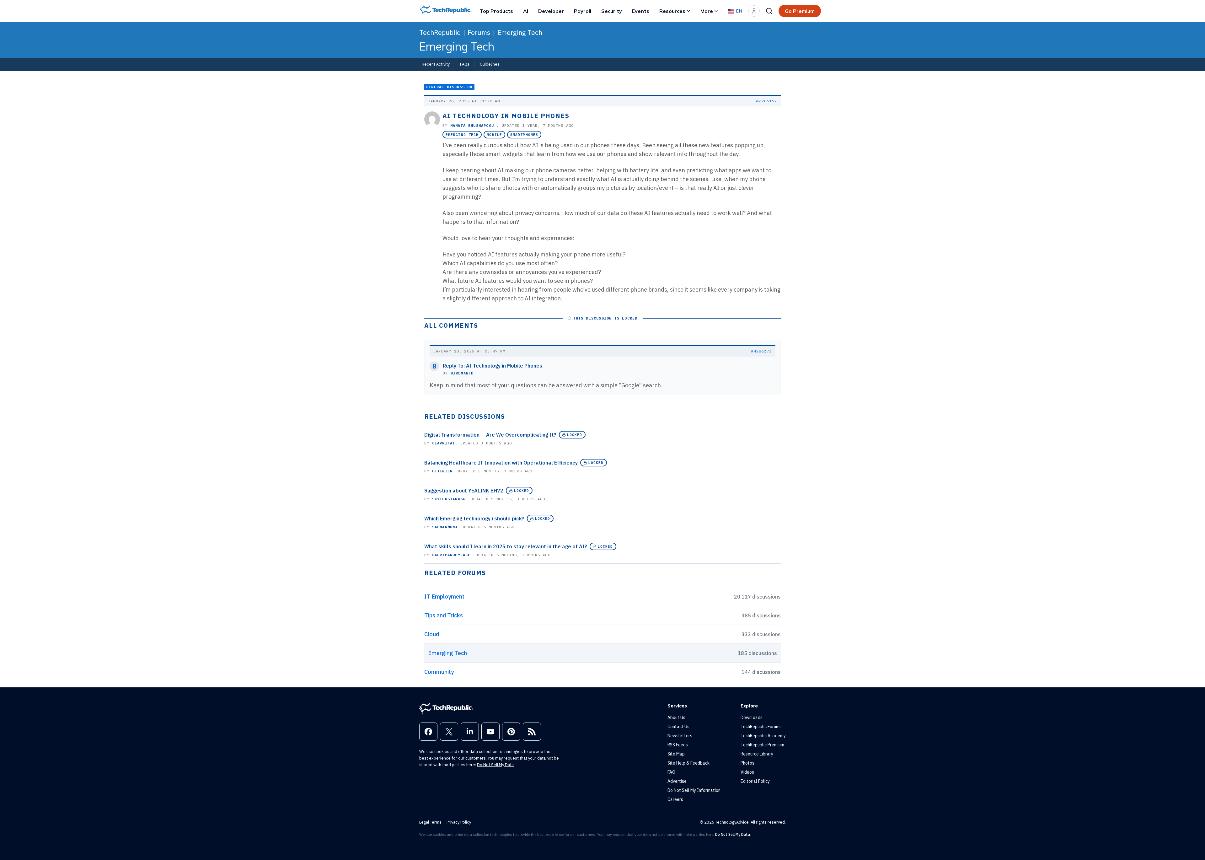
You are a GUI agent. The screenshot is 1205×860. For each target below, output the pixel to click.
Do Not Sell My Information (693, 790)
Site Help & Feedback (688, 763)
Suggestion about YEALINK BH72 (463, 490)
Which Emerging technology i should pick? (474, 518)
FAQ (671, 772)
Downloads (752, 717)
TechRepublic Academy (763, 736)
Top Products (496, 11)
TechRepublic (439, 32)
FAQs (464, 64)
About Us (676, 717)
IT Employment (444, 596)
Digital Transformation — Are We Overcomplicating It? (490, 435)
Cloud (431, 634)
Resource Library (757, 754)
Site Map (676, 754)
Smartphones (524, 134)
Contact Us (678, 726)
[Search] (769, 11)
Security (611, 11)
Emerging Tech (519, 32)
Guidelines (490, 64)
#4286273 (761, 351)
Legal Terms (430, 822)
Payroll (582, 11)
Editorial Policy (755, 781)
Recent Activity (436, 64)
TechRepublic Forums (761, 726)
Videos (747, 772)
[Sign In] (754, 11)
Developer (551, 11)
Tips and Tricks (443, 615)
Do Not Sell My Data (495, 764)
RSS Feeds (677, 745)
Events (640, 11)
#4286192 (766, 101)
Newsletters (679, 736)
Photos (747, 763)
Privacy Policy (459, 822)
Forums (479, 32)
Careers (675, 799)
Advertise (677, 781)
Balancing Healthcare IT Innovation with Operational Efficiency (501, 463)
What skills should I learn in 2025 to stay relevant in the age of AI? (505, 546)
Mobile (494, 134)
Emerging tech (462, 134)
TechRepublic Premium (762, 745)
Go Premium (800, 11)
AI (525, 11)
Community (439, 671)
